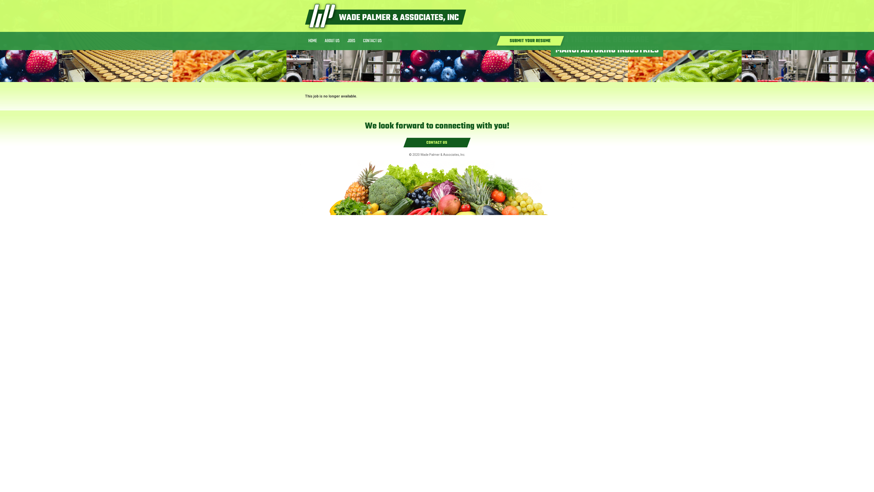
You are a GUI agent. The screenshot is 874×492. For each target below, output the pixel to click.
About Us (332, 41)
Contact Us (372, 41)
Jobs (351, 41)
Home (312, 41)
